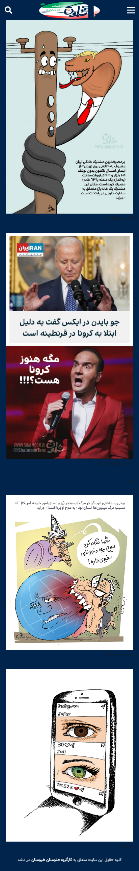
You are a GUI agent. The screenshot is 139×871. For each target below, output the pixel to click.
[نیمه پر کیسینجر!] (69, 500)
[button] (130, 10)
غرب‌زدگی (125, 846)
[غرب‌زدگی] (69, 674)
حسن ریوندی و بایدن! (116, 463)
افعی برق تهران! (120, 218)
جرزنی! (127, 480)
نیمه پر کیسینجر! (119, 654)
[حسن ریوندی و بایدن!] (69, 238)
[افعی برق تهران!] (69, 25)
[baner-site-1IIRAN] (69, 10)
